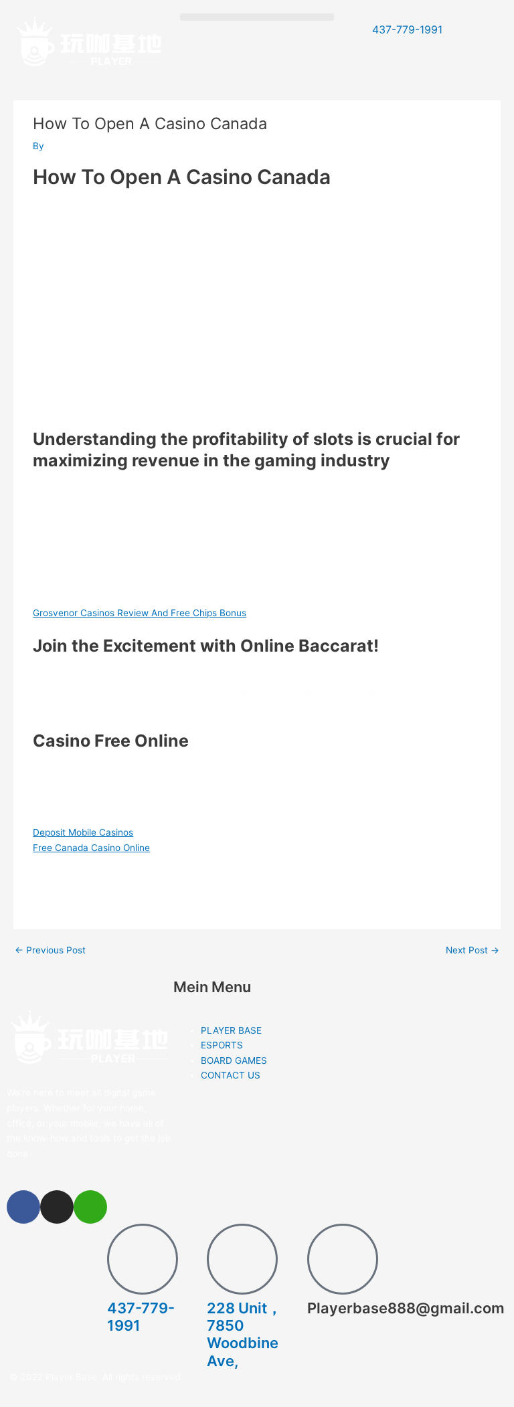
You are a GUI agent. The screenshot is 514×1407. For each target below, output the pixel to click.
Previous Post (50, 950)
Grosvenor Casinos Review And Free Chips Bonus (139, 612)
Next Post (472, 950)
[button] (256, 17)
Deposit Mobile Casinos (83, 832)
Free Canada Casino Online (91, 847)
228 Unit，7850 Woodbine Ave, (244, 1334)
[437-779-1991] (142, 1259)
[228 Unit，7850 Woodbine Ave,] (242, 1259)
